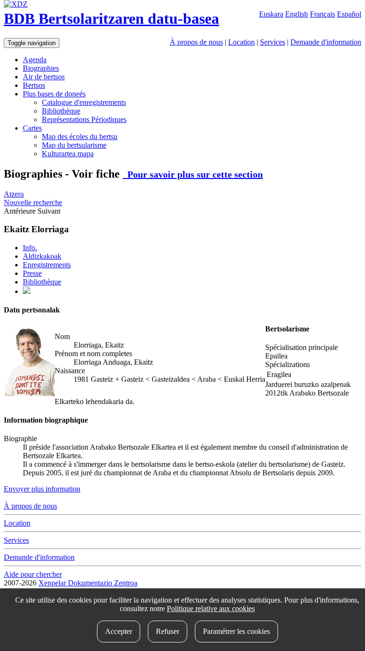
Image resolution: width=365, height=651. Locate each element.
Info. (30, 248)
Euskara (271, 14)
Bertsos (34, 85)
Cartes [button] (32, 128)
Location (241, 42)
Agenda (35, 60)
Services (272, 42)
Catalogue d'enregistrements (84, 102)
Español (349, 14)
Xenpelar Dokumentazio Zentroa (87, 583)
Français (322, 14)
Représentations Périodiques (84, 119)
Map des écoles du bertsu (79, 136)
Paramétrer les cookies (236, 631)
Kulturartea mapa (68, 154)
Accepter (118, 631)
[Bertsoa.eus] (26, 291)
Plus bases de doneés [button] (54, 94)
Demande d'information (325, 42)
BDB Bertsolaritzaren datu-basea (111, 18)
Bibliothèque (61, 111)
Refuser (167, 631)
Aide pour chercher (33, 574)
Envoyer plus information (42, 489)
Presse (32, 273)
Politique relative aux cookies (211, 608)
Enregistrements (47, 265)
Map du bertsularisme (74, 145)
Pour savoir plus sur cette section (193, 174)
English (296, 14)
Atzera (14, 194)
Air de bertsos (44, 77)
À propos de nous (196, 42)
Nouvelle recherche (33, 202)
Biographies (41, 68)
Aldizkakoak (42, 256)
